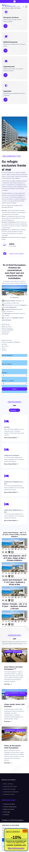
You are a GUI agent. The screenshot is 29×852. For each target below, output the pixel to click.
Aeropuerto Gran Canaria (10, 786)
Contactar (13, 410)
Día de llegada (7, 355)
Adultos (4, 373)
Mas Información (16, 848)
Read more (7, 684)
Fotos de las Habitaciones (12, 692)
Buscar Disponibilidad (10, 437)
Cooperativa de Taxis (8, 794)
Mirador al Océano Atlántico (16, 253)
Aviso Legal (6, 812)
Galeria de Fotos (17, 651)
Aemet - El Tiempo (8, 783)
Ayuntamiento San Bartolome (11, 791)
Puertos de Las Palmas (9, 789)
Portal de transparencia (10, 806)
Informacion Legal (8, 800)
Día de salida (7, 364)
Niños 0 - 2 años (8, 381)
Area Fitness (8, 651)
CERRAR (25, 831)
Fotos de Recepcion (10, 730)
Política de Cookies (8, 809)
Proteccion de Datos (9, 804)
